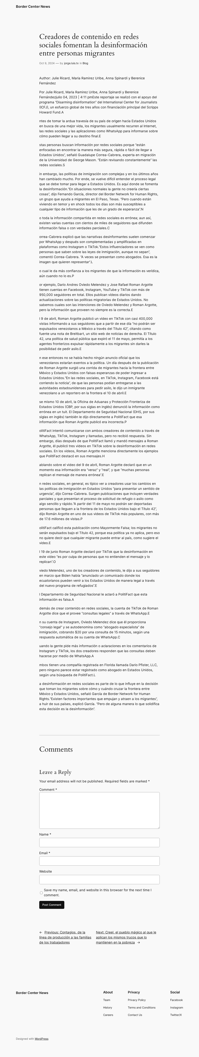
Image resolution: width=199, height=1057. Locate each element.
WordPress (41, 1038)
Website (45, 871)
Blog (85, 63)
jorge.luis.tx (71, 63)
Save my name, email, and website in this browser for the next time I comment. (97, 892)
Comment (48, 790)
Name (45, 834)
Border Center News (33, 6)
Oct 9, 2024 (47, 63)
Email (44, 853)
